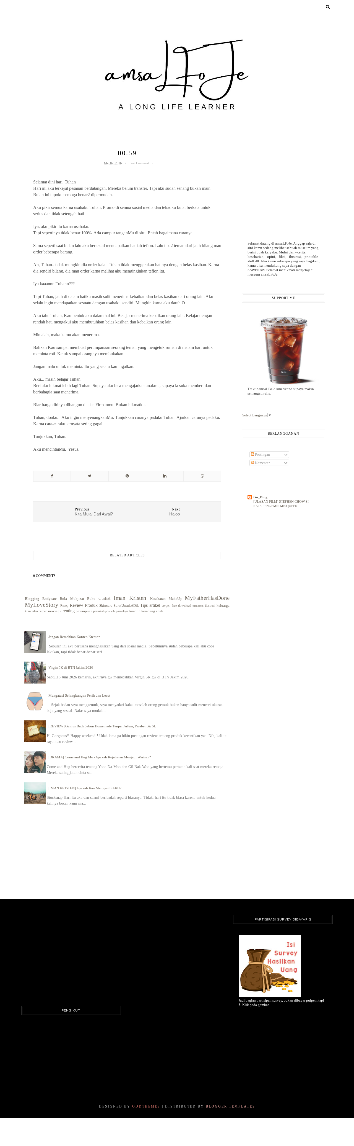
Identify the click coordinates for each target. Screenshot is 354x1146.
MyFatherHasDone (207, 598)
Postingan (262, 454)
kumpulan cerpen (36, 611)
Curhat (104, 598)
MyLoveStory (41, 604)
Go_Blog (260, 497)
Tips (144, 605)
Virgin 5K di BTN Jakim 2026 (70, 667)
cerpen (166, 606)
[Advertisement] (264, 184)
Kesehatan (158, 599)
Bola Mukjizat (72, 599)
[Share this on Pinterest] (127, 476)
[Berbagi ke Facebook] (52, 476)
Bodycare (49, 599)
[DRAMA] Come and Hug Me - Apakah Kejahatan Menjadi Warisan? (99, 757)
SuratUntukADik (126, 605)
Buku (91, 599)
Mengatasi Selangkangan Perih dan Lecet (79, 695)
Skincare (105, 605)
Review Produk (84, 605)
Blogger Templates (230, 1106)
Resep (64, 606)
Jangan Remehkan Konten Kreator (74, 637)
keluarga (223, 605)
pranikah (99, 611)
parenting (66, 610)
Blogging (32, 599)
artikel (154, 605)
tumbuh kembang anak (146, 611)
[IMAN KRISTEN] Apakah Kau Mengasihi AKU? (84, 788)
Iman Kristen (130, 598)
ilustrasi (210, 606)
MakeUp (175, 599)
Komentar (262, 463)
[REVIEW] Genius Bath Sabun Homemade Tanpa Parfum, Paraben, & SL (102, 726)
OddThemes (146, 1106)
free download (181, 606)
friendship (198, 605)
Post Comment (139, 163)
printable (110, 611)
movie (53, 611)
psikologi (122, 611)
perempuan (84, 611)
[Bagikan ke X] (89, 476)
